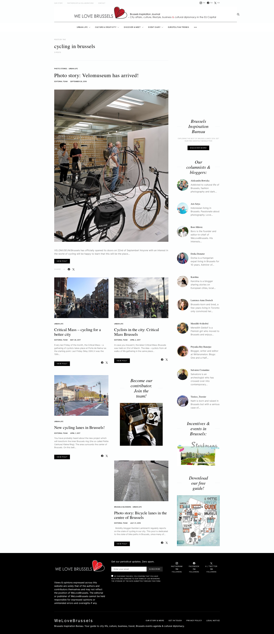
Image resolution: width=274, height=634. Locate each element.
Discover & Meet (132, 27)
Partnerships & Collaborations (80, 3)
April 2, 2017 (135, 340)
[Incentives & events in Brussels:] (198, 453)
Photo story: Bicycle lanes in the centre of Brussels (140, 515)
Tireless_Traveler (198, 396)
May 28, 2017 (75, 340)
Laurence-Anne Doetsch (202, 300)
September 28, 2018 (78, 81)
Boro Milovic (197, 227)
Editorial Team (61, 81)
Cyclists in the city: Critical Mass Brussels (136, 332)
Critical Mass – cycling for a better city (77, 332)
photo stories (60, 69)
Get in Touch (175, 620)
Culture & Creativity (105, 27)
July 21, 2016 (135, 523)
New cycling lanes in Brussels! (79, 427)
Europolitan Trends (178, 27)
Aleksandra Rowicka (200, 180)
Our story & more (155, 620)
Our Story (58, 3)
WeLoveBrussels (73, 621)
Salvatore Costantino (200, 369)
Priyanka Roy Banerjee (201, 346)
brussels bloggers (122, 507)
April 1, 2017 (75, 433)
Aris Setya (195, 203)
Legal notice (213, 620)
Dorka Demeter (198, 253)
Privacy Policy (194, 620)
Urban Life (82, 27)
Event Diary (154, 27)
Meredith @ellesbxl (199, 323)
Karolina (195, 276)
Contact (101, 3)
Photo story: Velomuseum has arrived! (96, 75)
